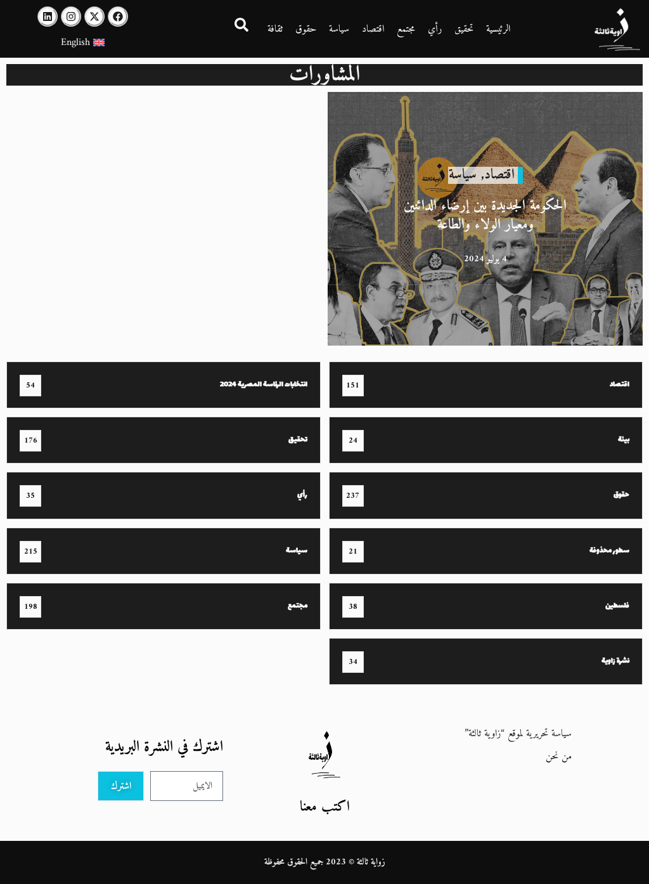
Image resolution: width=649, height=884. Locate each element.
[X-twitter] (94, 16)
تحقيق (463, 29)
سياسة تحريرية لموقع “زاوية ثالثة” (518, 734)
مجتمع (406, 29)
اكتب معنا (325, 807)
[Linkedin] (47, 16)
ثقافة (275, 29)
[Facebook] (118, 16)
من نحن (559, 756)
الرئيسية (498, 29)
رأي (435, 29)
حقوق (305, 29)
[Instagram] (71, 16)
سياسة (339, 29)
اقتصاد (373, 29)
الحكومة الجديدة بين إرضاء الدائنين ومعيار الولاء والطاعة (485, 215)
